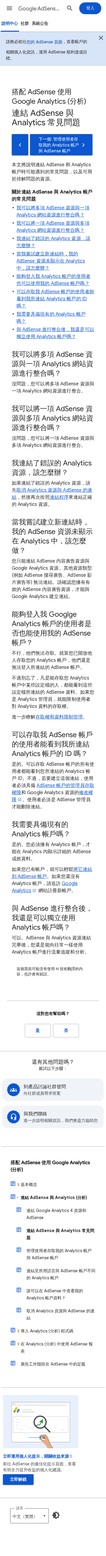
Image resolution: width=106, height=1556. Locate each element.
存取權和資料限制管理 (59, 717)
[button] (9, 8)
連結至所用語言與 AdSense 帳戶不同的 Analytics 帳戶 (60, 1274)
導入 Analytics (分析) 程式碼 (47, 1331)
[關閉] (101, 39)
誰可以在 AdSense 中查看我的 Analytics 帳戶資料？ (54, 1294)
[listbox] (29, 1516)
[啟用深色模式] (56, 1515)
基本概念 (29, 1184)
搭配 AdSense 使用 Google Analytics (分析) (50, 1166)
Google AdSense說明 (40, 8)
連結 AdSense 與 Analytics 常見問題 (60, 1234)
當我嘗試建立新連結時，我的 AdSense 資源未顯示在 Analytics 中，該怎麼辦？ (50, 261)
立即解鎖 (18, 1479)
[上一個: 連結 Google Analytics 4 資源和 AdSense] (20, 144)
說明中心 (9, 23)
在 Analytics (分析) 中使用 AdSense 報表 (57, 1347)
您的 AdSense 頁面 (44, 42)
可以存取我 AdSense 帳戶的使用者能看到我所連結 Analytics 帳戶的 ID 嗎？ (55, 299)
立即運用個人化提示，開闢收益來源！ (38, 1456)
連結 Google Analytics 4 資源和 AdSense (56, 1214)
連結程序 (59, 497)
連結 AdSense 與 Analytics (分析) (54, 1197)
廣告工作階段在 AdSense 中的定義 (53, 1364)
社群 (25, 23)
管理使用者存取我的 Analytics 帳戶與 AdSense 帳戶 (59, 1254)
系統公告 (40, 23)
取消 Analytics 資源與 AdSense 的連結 (60, 1314)
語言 (19, 1508)
